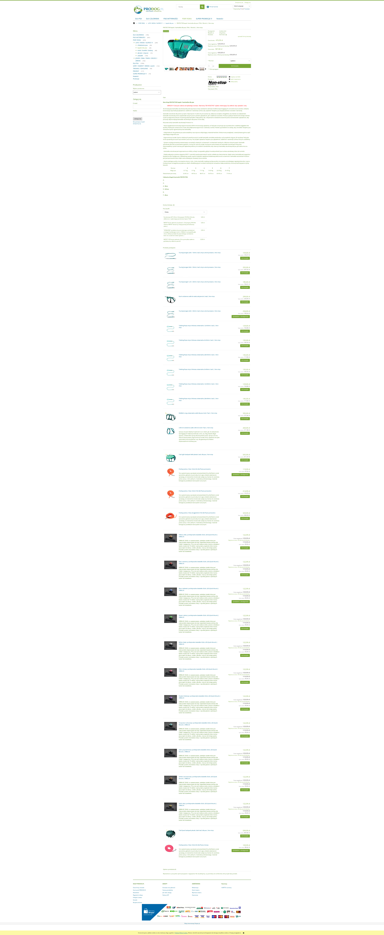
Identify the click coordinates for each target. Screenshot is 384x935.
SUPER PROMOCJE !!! (140, 74)
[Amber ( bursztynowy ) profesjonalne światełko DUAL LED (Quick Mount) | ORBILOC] (170, 780)
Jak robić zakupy (166, 892)
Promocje (136, 79)
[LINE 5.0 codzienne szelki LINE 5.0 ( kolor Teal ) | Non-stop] (170, 431)
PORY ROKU (137, 40)
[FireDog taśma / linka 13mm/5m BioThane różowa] (170, 848)
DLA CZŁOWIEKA (138, 35)
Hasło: (135, 111)
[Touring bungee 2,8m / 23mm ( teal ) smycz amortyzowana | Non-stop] (170, 314)
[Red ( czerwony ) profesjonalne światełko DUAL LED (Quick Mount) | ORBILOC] (170, 565)
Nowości (136, 76)
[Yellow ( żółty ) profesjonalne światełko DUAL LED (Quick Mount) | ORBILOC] (170, 538)
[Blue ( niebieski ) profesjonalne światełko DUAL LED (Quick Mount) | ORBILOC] (170, 592)
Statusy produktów (167, 890)
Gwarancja (195, 895)
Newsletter (136, 892)
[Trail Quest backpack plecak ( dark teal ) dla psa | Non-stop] (170, 833)
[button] (205, 69)
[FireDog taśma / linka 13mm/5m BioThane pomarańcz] (170, 472)
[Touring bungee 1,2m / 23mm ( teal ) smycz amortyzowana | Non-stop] (170, 285)
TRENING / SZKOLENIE (140, 68)
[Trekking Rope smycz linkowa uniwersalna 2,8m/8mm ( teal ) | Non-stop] (170, 402)
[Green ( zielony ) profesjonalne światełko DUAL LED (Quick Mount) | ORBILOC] (170, 618)
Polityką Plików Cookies (181, 933)
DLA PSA (135, 63)
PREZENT (136, 71)
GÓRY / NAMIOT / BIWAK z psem (144, 66)
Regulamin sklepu (138, 895)
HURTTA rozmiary (227, 887)
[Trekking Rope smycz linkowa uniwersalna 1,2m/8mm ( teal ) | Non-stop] (170, 387)
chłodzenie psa (143, 45)
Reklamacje (195, 887)
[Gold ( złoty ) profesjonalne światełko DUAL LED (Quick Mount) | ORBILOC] (170, 807)
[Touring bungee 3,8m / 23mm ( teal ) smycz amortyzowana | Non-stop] (170, 270)
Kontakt (135, 900)
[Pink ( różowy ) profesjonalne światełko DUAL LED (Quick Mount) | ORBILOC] (170, 672)
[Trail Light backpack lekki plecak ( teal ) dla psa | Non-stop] (170, 458)
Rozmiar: (211, 61)
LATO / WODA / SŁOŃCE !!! (144, 43)
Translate (247, 9)
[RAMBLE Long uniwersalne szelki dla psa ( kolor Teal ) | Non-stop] (170, 416)
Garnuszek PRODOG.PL (139, 890)
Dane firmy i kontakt (138, 887)
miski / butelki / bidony (145, 50)
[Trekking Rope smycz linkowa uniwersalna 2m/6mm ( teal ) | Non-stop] (170, 343)
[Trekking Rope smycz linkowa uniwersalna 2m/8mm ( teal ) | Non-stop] (170, 372)
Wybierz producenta (138, 88)
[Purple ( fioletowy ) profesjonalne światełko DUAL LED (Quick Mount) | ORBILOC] (170, 699)
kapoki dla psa (142, 48)
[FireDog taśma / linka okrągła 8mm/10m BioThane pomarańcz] (170, 516)
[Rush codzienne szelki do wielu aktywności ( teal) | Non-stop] (170, 299)
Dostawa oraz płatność (168, 887)
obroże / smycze (143, 53)
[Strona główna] (149, 9)
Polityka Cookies (137, 897)
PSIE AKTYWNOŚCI (139, 37)
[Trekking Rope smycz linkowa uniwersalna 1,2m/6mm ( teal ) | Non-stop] (170, 329)
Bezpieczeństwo (137, 902)
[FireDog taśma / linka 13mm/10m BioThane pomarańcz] (170, 494)
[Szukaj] (202, 6)
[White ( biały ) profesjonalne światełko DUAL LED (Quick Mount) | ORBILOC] (170, 645)
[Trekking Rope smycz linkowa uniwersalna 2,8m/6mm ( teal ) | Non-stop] (170, 358)
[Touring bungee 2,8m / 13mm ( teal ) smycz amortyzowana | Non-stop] (170, 256)
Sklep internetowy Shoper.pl (192, 923)
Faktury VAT (165, 895)
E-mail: (135, 103)
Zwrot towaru (195, 890)
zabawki (140, 56)
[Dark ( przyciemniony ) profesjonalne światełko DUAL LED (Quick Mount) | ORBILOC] (170, 753)
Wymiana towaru (196, 892)
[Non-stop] (217, 83)
